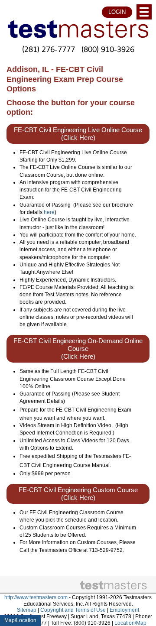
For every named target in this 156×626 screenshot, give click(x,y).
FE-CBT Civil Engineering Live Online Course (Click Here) (78, 133)
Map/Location (20, 620)
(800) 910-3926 (107, 49)
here (49, 212)
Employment (124, 610)
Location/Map (130, 623)
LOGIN (117, 12)
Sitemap (26, 610)
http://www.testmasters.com (36, 597)
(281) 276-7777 (48, 49)
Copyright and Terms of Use (73, 610)
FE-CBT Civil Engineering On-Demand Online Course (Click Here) (78, 348)
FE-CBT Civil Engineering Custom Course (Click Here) (78, 494)
